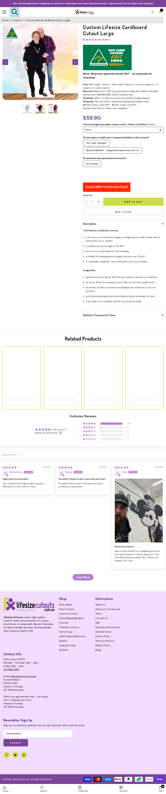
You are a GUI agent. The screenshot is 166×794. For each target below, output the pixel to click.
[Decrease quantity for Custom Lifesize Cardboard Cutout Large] (85, 202)
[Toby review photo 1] (139, 510)
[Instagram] (15, 755)
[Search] (15, 12)
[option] (40, 62)
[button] (5, 62)
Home (5, 20)
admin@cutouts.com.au (23, 676)
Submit (15, 742)
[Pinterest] (24, 755)
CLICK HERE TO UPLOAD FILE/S (106, 187)
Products (17, 20)
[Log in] (152, 12)
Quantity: (88, 195)
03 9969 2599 (11, 669)
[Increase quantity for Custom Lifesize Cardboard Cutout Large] (98, 202)
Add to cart (133, 201)
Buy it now (123, 211)
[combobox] (123, 130)
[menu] (4, 12)
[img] (10, 467)
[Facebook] (7, 755)
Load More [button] (83, 577)
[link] (21, 399)
